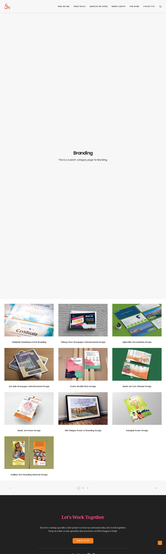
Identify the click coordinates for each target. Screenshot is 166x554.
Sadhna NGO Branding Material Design (29, 475)
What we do (79, 6)
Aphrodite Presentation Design (136, 342)
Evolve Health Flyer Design (83, 386)
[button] (160, 6)
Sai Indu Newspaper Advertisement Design (29, 386)
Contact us (149, 6)
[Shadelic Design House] (7, 6)
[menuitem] (63, 6)
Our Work (134, 6)
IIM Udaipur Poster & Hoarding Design (83, 430)
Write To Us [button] (83, 541)
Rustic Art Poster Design (29, 430)
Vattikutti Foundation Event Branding (29, 342)
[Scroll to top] (160, 543)
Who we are (64, 6)
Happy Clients (118, 6)
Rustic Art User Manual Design (137, 386)
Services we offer (99, 6)
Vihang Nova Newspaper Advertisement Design (83, 342)
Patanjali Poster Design (137, 430)
